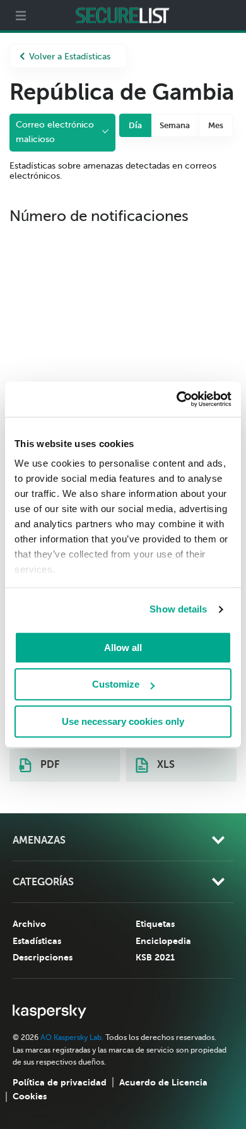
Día (135, 125)
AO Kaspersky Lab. (71, 1037)
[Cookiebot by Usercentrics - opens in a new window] (176, 399)
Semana (175, 125)
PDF (48, 764)
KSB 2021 (155, 957)
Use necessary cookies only (123, 721)
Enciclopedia (163, 941)
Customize (115, 684)
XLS (165, 764)
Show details (178, 609)
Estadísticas (37, 941)
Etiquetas (155, 924)
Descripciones (43, 957)
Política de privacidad (60, 1082)
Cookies (30, 1096)
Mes (215, 125)
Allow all (123, 647)
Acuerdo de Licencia (163, 1082)
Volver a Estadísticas (69, 56)
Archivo (29, 924)
